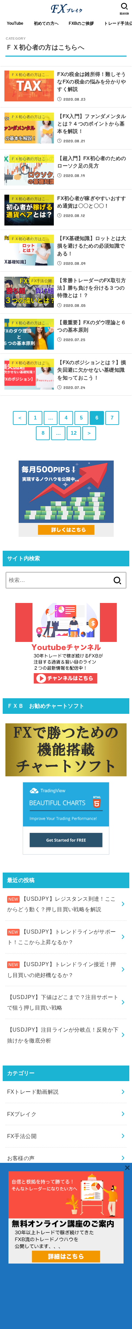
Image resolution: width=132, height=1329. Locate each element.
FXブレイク (22, 1114)
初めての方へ (46, 23)
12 (73, 433)
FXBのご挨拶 (81, 23)
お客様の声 (21, 1158)
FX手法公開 (22, 1136)
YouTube (15, 23)
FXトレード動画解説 (33, 1092)
